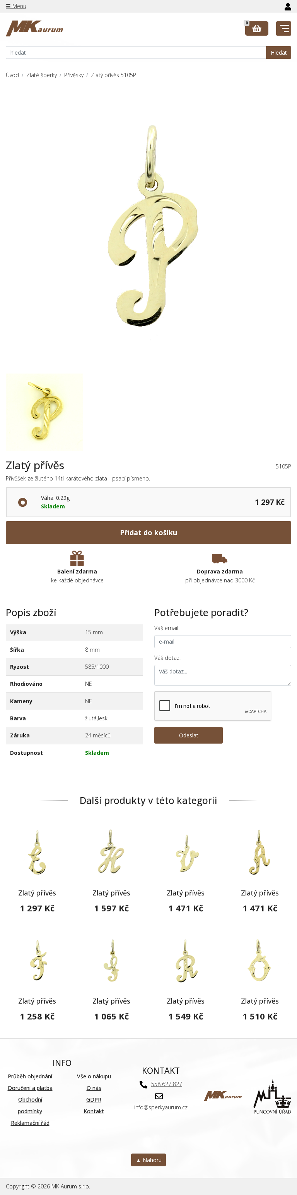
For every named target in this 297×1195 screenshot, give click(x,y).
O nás (94, 1088)
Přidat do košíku (148, 532)
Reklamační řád (30, 1122)
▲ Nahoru (149, 1160)
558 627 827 (166, 1084)
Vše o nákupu (94, 1076)
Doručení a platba (30, 1088)
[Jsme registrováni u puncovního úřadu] (272, 1095)
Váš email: (166, 628)
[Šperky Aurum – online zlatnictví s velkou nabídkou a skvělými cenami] (34, 28)
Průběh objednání (30, 1076)
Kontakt (94, 1111)
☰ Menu (16, 6)
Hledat (279, 52)
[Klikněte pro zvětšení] (148, 231)
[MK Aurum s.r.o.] (223, 1095)
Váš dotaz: (167, 657)
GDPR (93, 1099)
